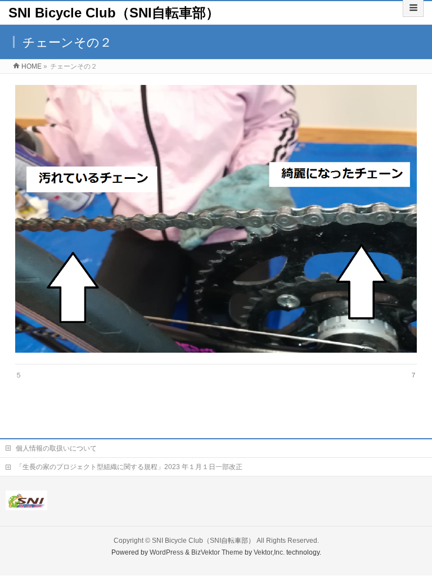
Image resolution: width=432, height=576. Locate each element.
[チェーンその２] (216, 219)
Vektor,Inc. (269, 552)
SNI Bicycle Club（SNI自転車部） (113, 12)
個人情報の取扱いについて (56, 448)
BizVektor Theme (217, 552)
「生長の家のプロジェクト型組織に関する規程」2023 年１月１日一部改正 (129, 467)
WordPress (166, 552)
